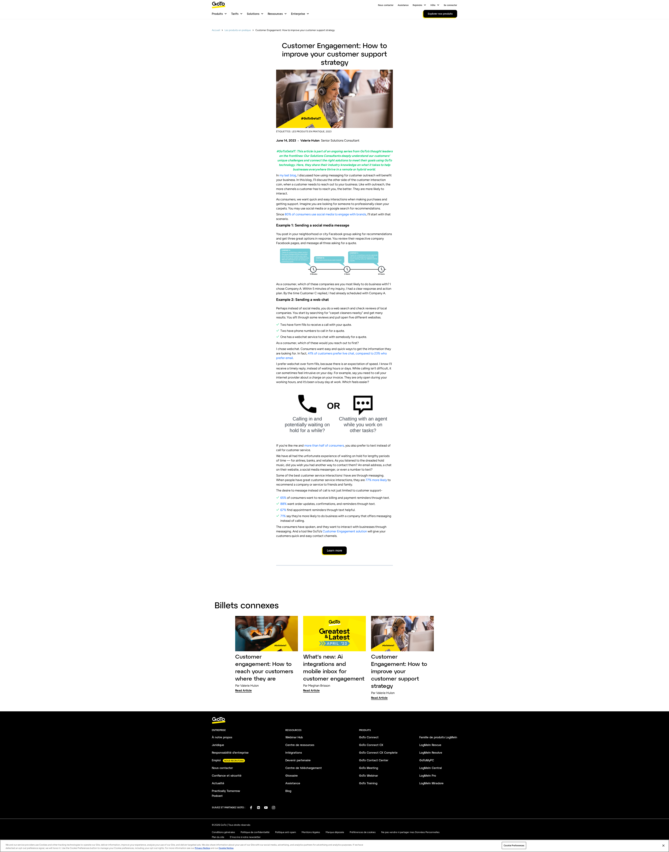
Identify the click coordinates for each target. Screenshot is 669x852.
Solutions (253, 13)
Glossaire (291, 775)
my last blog (287, 175)
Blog (288, 790)
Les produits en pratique (238, 30)
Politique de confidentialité (255, 832)
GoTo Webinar (368, 775)
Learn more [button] (334, 550)
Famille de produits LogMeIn (438, 737)
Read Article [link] (243, 690)
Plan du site (218, 837)
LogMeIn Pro (427, 775)
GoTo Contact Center (373, 760)
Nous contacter (386, 5)
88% (283, 504)
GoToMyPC (426, 760)
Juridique (218, 745)
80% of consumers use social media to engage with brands (325, 214)
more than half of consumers (324, 445)
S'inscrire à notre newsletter (245, 837)
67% (283, 510)
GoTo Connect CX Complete (378, 752)
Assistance (403, 5)
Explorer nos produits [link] (440, 13)
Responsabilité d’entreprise (230, 752)
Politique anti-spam (285, 832)
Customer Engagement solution (345, 531)
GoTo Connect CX (371, 745)
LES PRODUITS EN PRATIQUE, (308, 131)
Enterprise (298, 13)
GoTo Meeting (368, 767)
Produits (217, 13)
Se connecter (450, 5)
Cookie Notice (226, 848)
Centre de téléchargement (303, 767)
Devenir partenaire (298, 760)
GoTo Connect (369, 737)
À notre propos (222, 737)
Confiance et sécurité (226, 775)
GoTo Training (368, 783)
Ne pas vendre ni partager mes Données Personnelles (410, 832)
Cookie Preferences (514, 845)
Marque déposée (335, 832)
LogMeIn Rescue (430, 745)
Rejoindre (417, 5)
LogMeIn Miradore (431, 783)
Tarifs (235, 13)
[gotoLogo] (218, 5)
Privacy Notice (202, 848)
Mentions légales (311, 832)
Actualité (218, 783)
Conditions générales (223, 832)
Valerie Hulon (310, 140)
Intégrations (293, 752)
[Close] (663, 845)
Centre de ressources (299, 745)
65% (283, 498)
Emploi (216, 760)
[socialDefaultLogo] (251, 807)
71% (283, 516)
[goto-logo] (334, 720)
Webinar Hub (294, 737)
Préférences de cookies (363, 832)
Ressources (275, 13)
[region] (334, 846)
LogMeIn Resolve (430, 752)
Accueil (216, 30)
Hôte (432, 5)
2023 (329, 131)
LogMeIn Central (430, 767)
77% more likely (376, 480)
